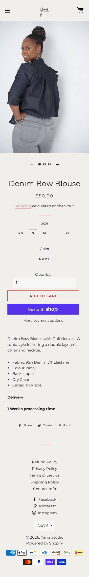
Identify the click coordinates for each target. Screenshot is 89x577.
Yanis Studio (52, 537)
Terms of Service (45, 475)
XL (68, 233)
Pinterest (47, 506)
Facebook (46, 499)
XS (20, 233)
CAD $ (42, 525)
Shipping (23, 206)
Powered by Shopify (44, 543)
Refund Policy (44, 462)
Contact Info (44, 488)
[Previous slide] (31, 164)
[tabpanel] (44, 86)
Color (44, 248)
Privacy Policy (44, 468)
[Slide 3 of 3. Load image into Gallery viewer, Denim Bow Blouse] (49, 164)
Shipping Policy (44, 482)
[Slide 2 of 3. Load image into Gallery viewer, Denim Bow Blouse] (44, 164)
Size (44, 223)
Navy (44, 259)
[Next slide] (57, 164)
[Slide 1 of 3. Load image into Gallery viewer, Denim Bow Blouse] (39, 164)
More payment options (43, 320)
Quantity (43, 274)
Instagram (47, 513)
